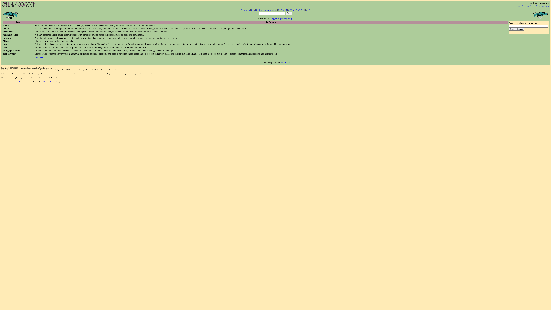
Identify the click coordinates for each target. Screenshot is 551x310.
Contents (525, 6)
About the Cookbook (50, 82)
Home (518, 6)
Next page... (40, 57)
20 (285, 62)
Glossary (545, 6)
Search (538, 6)
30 (289, 62)
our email (17, 82)
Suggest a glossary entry (281, 18)
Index (532, 6)
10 (281, 62)
